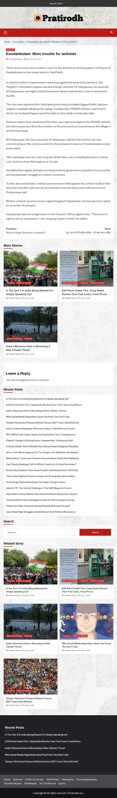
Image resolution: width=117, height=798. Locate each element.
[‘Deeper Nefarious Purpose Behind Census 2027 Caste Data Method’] (30, 676)
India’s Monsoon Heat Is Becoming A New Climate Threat (36, 410)
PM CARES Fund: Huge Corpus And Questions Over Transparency (40, 434)
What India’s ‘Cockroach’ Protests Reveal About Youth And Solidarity (42, 458)
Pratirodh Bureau (16, 59)
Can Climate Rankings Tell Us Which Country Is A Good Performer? (41, 464)
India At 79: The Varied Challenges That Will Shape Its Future (38, 488)
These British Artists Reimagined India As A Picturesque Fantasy (40, 500)
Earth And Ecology (70, 283)
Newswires (68, 779)
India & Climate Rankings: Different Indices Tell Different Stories (40, 428)
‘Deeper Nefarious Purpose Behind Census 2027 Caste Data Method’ (42, 422)
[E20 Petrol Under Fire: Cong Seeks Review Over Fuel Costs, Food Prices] (86, 269)
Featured (10, 50)
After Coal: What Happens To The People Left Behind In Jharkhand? (42, 452)
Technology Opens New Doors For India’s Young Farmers (36, 482)
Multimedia (31, 783)
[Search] (111, 32)
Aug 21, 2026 (29, 298)
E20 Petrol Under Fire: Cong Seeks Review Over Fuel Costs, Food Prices (44, 404)
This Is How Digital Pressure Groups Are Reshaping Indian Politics (40, 476)
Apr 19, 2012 (31, 59)
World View (52, 779)
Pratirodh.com (75, 792)
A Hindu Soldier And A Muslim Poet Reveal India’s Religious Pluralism (42, 446)
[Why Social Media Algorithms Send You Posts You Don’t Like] (86, 622)
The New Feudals (13, 783)
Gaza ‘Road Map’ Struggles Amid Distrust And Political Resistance (41, 511)
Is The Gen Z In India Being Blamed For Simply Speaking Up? (37, 398)
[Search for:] (43, 532)
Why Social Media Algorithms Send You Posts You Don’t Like (38, 416)
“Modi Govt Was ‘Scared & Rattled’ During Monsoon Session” (38, 505)
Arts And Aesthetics (86, 779)
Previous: (25, 231)
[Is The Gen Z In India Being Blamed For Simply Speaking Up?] (30, 269)
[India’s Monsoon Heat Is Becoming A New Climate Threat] (30, 324)
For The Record (48, 783)
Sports (62, 783)
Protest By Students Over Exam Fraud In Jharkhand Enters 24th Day (42, 470)
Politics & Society (24, 283)
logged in (24, 379)
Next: (88, 231)
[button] (7, 32)
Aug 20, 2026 (85, 650)
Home (7, 779)
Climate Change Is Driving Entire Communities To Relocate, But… (40, 440)
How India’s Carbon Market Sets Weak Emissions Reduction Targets (42, 494)
